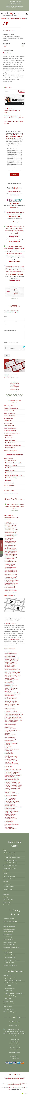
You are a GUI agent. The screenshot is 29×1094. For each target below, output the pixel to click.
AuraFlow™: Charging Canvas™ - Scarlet (12, 675)
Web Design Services (10, 442)
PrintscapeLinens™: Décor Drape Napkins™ (13, 775)
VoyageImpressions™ (9, 821)
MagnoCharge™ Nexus (9, 753)
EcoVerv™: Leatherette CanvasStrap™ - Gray (13, 715)
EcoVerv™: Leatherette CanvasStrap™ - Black (13, 712)
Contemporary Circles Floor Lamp (11, 531)
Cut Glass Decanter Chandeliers (10, 541)
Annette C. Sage (5, 18)
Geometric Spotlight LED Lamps (11, 549)
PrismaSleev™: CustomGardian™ (11, 789)
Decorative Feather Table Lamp (10, 532)
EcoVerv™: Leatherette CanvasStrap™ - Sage (13, 717)
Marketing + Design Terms (10, 450)
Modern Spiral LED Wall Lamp (10, 567)
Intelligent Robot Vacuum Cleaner (11, 554)
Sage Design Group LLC (8, 375)
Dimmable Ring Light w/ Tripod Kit (11, 534)
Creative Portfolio (8, 458)
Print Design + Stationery (11, 465)
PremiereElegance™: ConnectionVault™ (12, 772)
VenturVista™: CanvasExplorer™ (11, 814)
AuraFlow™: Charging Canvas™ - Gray (12, 672)
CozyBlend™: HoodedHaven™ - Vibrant (12, 694)
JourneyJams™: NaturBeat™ (10, 741)
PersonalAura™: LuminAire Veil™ (11, 763)
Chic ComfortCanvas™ (9, 682)
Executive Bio (7, 121)
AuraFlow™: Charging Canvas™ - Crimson (13, 671)
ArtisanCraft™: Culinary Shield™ (11, 662)
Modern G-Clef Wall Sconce (10, 564)
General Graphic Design (11, 477)
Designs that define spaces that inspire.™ (11, 517)
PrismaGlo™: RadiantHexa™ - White (12, 781)
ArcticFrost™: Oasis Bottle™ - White (12, 659)
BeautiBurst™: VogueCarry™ (10, 678)
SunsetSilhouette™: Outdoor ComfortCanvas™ (13, 807)
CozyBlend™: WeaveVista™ (10, 695)
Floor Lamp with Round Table (10, 562)
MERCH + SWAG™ (14, 236)
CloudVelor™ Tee (8, 691)
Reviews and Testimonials (9, 876)
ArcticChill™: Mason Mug (10, 656)
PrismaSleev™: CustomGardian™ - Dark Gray (13, 785)
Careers (5, 891)
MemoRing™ (7, 755)
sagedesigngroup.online (18, 7)
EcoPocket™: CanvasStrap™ (10, 710)
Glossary (5, 897)
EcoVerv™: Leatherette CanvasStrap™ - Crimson (14, 714)
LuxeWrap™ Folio (8, 750)
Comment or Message (10, 330)
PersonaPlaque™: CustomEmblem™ (11, 765)
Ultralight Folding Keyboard (10, 584)
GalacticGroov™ (8, 733)
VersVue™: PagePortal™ (9, 815)
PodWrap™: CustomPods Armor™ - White (13, 770)
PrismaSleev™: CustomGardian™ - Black (12, 782)
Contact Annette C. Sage (9, 868)
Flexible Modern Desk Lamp (10, 542)
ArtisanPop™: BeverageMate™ (10, 666)
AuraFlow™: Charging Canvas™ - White (12, 676)
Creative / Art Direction (9, 413)
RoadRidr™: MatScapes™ (10, 792)
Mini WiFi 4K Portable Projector (11, 561)
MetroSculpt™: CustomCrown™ (11, 757)
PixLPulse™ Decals (8, 767)
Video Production (8, 488)
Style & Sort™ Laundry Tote (10, 804)
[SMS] (1, 555)
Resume (21, 121)
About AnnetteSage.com (9, 852)
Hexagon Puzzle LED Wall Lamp (11, 552)
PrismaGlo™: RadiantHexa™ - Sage (11, 778)
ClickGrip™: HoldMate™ (9, 689)
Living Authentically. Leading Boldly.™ (14, 117)
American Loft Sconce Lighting (10, 526)
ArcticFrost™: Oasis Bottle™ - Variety (12, 657)
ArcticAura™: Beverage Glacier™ (11, 655)
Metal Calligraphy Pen (9, 539)
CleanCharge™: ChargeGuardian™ (11, 688)
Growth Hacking (8, 423)
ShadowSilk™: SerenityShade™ (11, 795)
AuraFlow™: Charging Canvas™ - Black (12, 669)
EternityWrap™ (8, 726)
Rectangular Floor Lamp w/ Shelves (11, 529)
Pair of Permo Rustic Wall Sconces (11, 573)
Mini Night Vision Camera (9, 558)
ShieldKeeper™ (8, 796)
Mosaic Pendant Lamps (9, 568)
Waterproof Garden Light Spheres (11, 591)
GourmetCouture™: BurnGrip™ (11, 739)
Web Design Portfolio (9, 485)
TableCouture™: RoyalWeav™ (10, 810)
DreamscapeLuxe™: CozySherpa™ (11, 701)
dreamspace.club (10, 7)
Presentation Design (10, 440)
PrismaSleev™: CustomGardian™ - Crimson (13, 783)
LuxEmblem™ (7, 747)
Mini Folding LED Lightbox (10, 560)
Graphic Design (9, 437)
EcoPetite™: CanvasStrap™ (10, 708)
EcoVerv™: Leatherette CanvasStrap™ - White (13, 720)
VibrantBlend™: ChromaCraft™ (11, 818)
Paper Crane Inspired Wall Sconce (11, 574)
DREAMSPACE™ (14, 203)
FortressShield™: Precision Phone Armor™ (13, 730)
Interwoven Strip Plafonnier (10, 565)
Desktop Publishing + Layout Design (14, 475)
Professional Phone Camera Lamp (11, 578)
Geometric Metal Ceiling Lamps (10, 548)
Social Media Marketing (10, 430)
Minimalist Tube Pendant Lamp (10, 535)
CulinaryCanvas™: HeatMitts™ (11, 698)
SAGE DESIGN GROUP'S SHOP (14, 274)
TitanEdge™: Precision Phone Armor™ (12, 811)
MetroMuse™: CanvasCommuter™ (11, 756)
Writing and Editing (10, 447)
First (5, 321)
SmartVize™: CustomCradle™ (10, 798)
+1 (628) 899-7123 (13, 310)
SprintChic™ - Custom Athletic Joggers (12, 802)
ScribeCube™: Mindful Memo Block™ (12, 794)
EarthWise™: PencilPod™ (10, 707)
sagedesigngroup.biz (18, 4)
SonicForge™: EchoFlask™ (10, 799)
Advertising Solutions (9, 405)
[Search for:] (14, 91)
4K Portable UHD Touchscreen (10, 523)
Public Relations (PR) (9, 425)
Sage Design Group (9, 108)
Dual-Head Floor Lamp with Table (11, 570)
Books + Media (7, 884)
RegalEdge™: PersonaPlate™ (10, 791)
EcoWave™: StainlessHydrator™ (11, 721)
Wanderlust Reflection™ (9, 827)
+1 (14, 1056)
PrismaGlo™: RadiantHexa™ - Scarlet (12, 779)
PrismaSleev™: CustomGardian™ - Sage (12, 788)
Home (4, 850)
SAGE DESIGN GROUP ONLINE (14, 256)
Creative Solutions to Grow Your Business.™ (11, 377)
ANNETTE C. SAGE (14, 1074)
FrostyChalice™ (8, 731)
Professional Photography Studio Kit (11, 580)
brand (14, 145)
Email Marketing (8, 420)
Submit (7, 355)
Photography (8, 480)
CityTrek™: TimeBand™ (9, 686)
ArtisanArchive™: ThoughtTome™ (11, 660)
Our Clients (6, 871)
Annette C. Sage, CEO (10, 855)
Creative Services (8, 435)
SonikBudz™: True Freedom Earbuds (12, 801)
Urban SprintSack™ (8, 812)
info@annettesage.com (15, 1)
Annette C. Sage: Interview (11, 862)
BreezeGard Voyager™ (9, 681)
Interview (6, 123)
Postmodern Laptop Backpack (10, 577)
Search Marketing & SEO (10, 428)
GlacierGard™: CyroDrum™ (10, 734)
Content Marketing (8, 418)
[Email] (1, 552)
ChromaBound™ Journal (9, 684)
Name (6, 316)
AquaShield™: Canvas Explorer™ (11, 653)
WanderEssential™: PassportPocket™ (12, 824)
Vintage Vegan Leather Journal (10, 589)
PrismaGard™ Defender (9, 776)
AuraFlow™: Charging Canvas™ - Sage (12, 673)
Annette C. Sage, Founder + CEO (12, 116)
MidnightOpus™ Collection (10, 759)
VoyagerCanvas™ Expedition (10, 822)
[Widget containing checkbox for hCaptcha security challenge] (14, 348)
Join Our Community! (8, 886)
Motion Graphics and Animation (13, 445)
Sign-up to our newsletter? (12, 342)
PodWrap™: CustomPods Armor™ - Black (13, 769)
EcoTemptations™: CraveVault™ (11, 711)
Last (16, 321)
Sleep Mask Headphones (9, 538)
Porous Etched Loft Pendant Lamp (11, 571)
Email (6, 324)
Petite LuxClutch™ (8, 766)
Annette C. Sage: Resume (11, 860)
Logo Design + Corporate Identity (13, 462)
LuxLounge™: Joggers (9, 752)
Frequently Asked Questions (10, 865)
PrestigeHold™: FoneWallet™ (10, 773)
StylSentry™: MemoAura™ (10, 805)
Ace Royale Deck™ (8, 652)
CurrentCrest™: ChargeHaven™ (11, 700)
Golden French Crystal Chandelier (11, 551)
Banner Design (9, 472)
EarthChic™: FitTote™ (9, 705)
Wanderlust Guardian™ (9, 825)
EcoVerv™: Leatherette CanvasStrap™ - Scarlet (13, 718)
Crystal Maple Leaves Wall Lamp (11, 557)
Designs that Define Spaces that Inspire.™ (14, 205)
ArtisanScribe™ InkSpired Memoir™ (12, 668)
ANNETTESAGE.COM (14, 191)
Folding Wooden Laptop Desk (10, 547)
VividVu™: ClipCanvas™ (9, 820)
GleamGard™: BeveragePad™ (10, 737)
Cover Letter (15, 121)
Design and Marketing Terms (17, 18)
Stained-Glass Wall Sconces (10, 587)
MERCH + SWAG (10, 623)
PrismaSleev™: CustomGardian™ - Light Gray (13, 786)
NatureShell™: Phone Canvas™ (11, 760)
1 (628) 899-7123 (15, 3)
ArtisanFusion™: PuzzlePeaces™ (11, 663)
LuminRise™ (7, 744)
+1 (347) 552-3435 (14, 1058)
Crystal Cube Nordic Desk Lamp (11, 576)
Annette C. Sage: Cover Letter (12, 857)
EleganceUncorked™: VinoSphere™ (11, 723)
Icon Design (8, 467)
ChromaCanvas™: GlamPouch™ (11, 685)
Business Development (9, 415)
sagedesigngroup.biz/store (12, 1084)
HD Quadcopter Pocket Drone (10, 545)
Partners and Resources (9, 878)
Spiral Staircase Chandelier (10, 555)
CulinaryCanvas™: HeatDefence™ (11, 697)
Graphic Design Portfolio (10, 460)
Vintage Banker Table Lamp (10, 586)
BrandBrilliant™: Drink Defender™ (11, 679)
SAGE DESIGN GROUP (14, 216)
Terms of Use (6, 905)
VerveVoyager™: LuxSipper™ (10, 817)
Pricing (5, 873)
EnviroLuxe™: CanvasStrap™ (10, 724)
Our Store (5, 881)
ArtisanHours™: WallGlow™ (10, 665)
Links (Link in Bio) (8, 899)
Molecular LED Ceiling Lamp (10, 525)
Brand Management (9, 410)
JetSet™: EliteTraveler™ (9, 740)
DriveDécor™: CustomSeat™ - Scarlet (12, 702)
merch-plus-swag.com (10, 6)
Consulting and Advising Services (12, 433)
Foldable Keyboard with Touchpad (11, 544)
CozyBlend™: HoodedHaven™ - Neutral (12, 692)
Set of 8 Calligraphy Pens (9, 581)
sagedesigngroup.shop (19, 6)
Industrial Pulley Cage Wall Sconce (11, 583)
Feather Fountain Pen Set (9, 528)
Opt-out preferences (8, 889)
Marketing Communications (11, 408)
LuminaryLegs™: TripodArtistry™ (11, 743)
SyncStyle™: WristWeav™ (10, 808)
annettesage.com (10, 4)
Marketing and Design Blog (11, 493)
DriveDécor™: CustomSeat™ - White (12, 704)
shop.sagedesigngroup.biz (22, 1083)
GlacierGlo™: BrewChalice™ (10, 736)
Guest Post (6, 894)
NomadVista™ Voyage (9, 762)
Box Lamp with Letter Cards (10, 536)
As (3, 36)
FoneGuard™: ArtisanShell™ (10, 728)
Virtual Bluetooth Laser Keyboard (11, 590)
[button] (8, 158)
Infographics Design (10, 470)
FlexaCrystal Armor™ (9, 727)
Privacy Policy (7, 902)
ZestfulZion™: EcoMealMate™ (10, 828)
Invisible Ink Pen (8, 522)
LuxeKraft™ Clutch (8, 746)
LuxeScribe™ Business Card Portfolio (12, 749)
